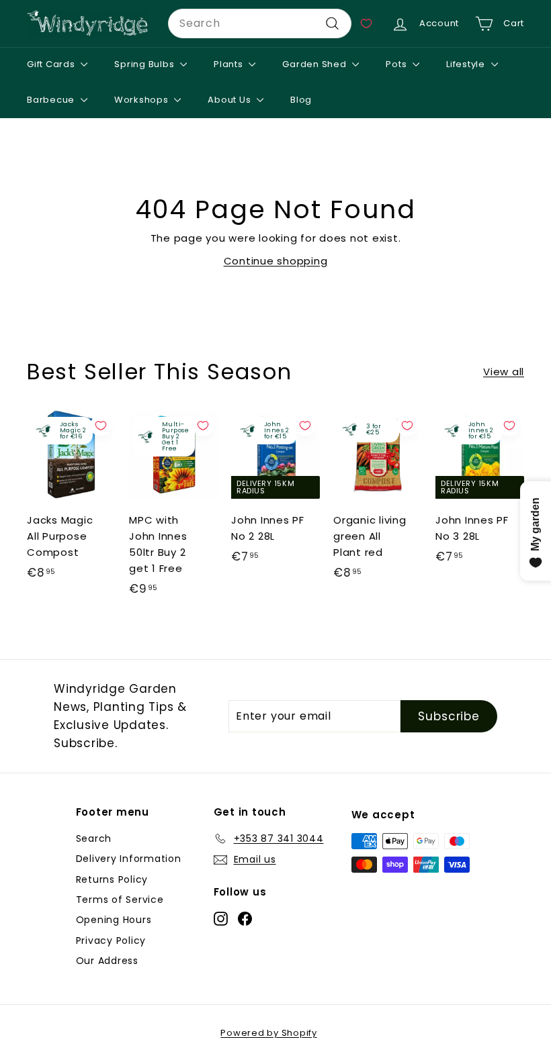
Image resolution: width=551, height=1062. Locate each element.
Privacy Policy (111, 940)
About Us (230, 99)
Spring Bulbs (145, 64)
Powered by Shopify (268, 1032)
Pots (397, 64)
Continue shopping (276, 261)
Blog (301, 99)
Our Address (107, 960)
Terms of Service (120, 899)
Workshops (142, 99)
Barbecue (52, 99)
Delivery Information (128, 858)
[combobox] (259, 23)
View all (503, 372)
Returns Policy (112, 879)
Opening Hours (114, 919)
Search (94, 838)
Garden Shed (315, 64)
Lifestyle (467, 64)
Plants (229, 64)
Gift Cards (52, 64)
